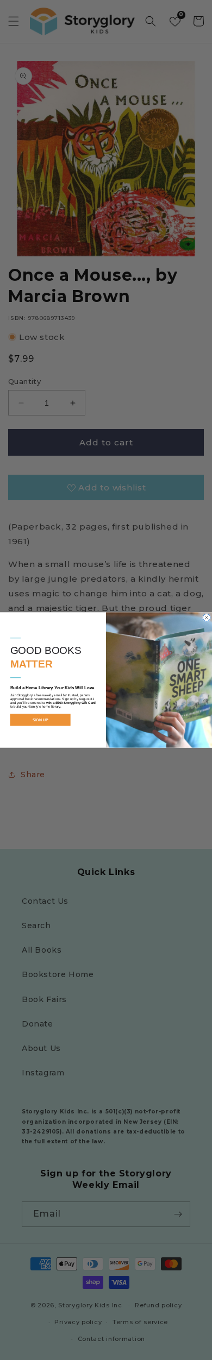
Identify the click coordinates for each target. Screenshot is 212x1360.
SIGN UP (40, 720)
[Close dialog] (206, 617)
